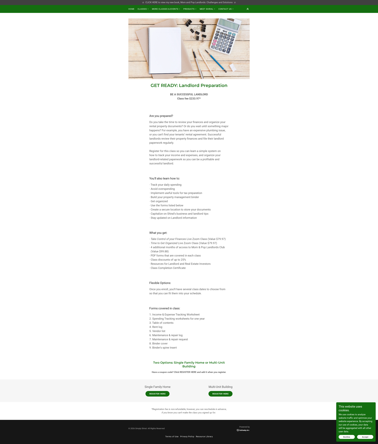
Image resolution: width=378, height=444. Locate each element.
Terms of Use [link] (172, 436)
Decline (346, 437)
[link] (243, 430)
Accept (365, 437)
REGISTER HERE (157, 394)
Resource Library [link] (204, 436)
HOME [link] (131, 9)
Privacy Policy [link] (187, 436)
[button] (143, 9)
